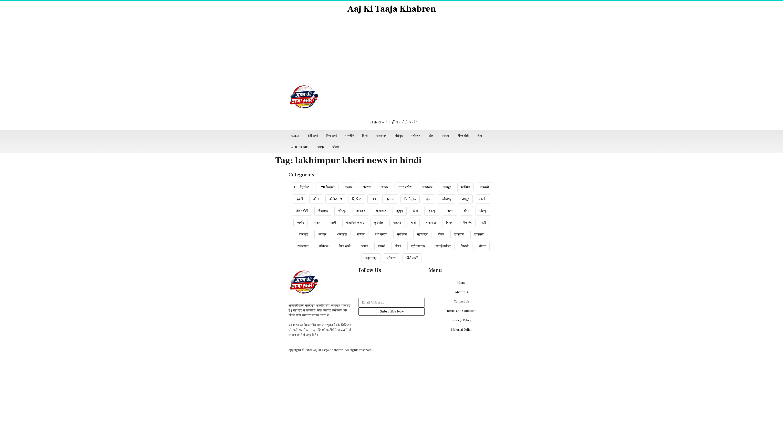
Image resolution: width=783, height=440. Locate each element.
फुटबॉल (378, 223)
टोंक (415, 211)
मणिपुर (361, 234)
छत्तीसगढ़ (446, 199)
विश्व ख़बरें (331, 136)
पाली (333, 223)
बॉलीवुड (399, 136)
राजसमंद (479, 234)
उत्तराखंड (427, 187)
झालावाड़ (381, 211)
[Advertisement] (391, 49)
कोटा (316, 199)
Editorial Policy (461, 330)
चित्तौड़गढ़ (410, 199)
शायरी (381, 246)
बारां (413, 223)
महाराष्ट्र (422, 234)
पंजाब (317, 223)
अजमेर (348, 187)
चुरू (428, 199)
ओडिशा (465, 187)
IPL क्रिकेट (301, 187)
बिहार (449, 223)
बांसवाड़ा (431, 223)
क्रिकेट (356, 199)
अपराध (445, 136)
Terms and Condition (462, 311)
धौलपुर (483, 211)
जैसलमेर (323, 211)
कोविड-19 (335, 199)
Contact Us (461, 301)
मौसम (441, 234)
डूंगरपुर (432, 211)
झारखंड (360, 211)
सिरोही (465, 246)
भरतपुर (322, 234)
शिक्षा (479, 136)
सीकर (482, 246)
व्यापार (364, 246)
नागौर (300, 223)
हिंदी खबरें (312, 136)
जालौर (483, 199)
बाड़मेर (397, 223)
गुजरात (390, 199)
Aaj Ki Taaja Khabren (391, 9)
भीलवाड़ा (342, 234)
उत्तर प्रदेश (404, 187)
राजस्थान (381, 136)
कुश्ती (299, 199)
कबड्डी (484, 187)
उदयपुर (447, 187)
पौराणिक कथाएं (355, 223)
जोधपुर (342, 211)
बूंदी (484, 223)
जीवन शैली (463, 136)
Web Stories (300, 147)
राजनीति (349, 136)
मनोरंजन (415, 136)
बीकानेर (467, 223)
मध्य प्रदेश (381, 234)
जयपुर (320, 147)
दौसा (466, 211)
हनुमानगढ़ (371, 258)
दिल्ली (365, 136)
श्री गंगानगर (418, 246)
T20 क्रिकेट (327, 187)
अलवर (384, 187)
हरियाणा (391, 258)
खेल (431, 136)
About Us (461, 292)
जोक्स (335, 147)
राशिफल (323, 246)
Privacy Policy (461, 320)
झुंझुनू (399, 211)
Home (295, 136)
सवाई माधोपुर (443, 246)
